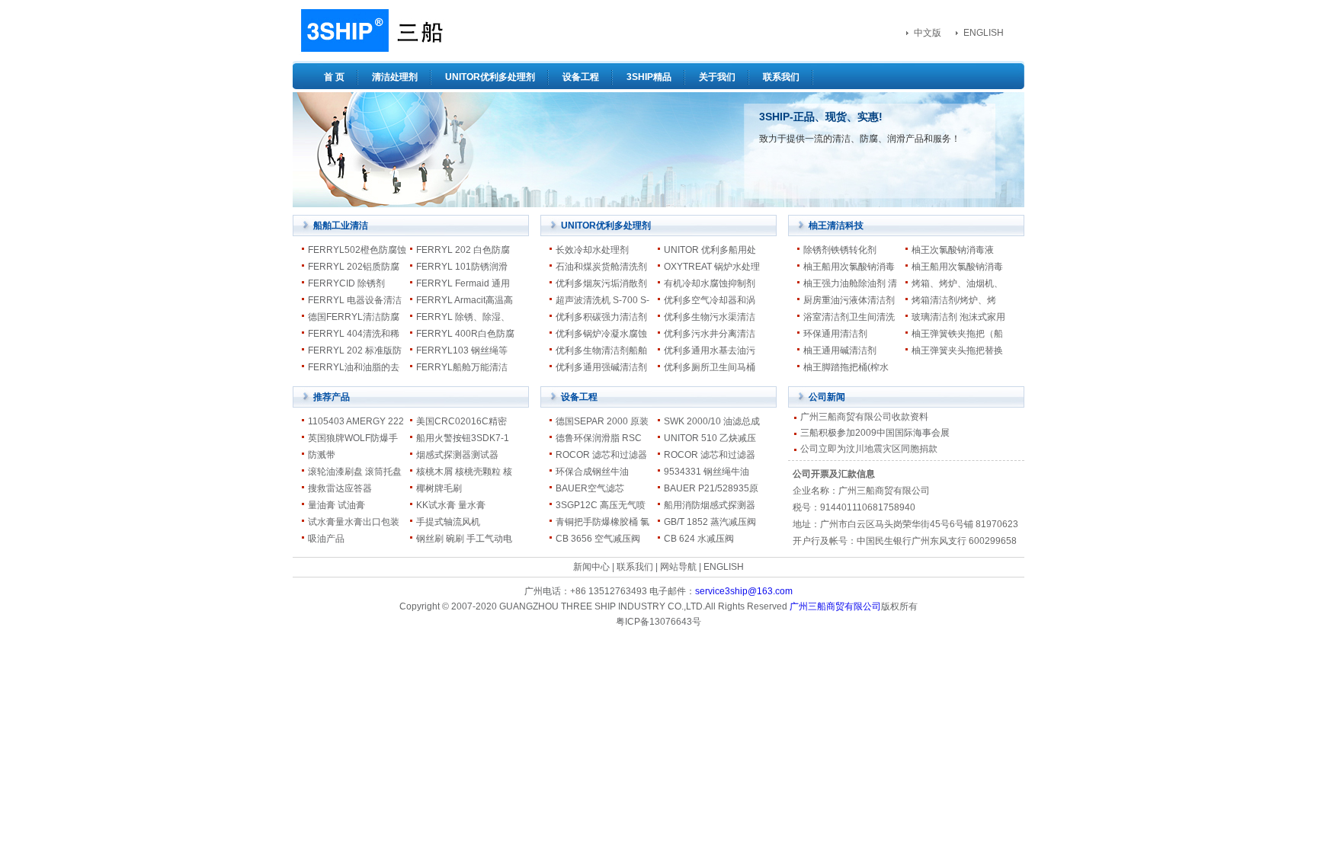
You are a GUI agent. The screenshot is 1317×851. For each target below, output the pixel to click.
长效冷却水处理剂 (592, 250)
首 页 (334, 77)
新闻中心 (591, 566)
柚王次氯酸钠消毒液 (953, 250)
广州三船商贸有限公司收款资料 (864, 416)
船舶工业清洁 (340, 225)
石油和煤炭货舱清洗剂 (601, 266)
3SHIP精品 (648, 77)
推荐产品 (331, 397)
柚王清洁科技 (836, 225)
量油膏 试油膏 (336, 505)
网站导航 (678, 566)
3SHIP (370, 30)
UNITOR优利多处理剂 (490, 77)
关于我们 (717, 77)
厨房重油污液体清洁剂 (849, 300)
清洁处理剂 (395, 77)
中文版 (927, 32)
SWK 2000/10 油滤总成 (712, 421)
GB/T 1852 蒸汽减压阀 (710, 522)
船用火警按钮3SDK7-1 (462, 438)
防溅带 (321, 454)
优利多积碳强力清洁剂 (601, 317)
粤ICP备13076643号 (658, 621)
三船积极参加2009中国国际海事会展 (875, 432)
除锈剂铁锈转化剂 (839, 250)
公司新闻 (827, 397)
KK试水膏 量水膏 (450, 505)
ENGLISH (983, 32)
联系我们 (781, 77)
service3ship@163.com (744, 591)
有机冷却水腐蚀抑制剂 (709, 283)
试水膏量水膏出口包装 (353, 522)
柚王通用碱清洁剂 (839, 350)
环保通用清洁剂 (835, 333)
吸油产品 (326, 538)
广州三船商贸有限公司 (835, 606)
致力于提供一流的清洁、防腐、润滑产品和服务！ (859, 138)
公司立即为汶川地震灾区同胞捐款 (868, 448)
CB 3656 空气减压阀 (598, 538)
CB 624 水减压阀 (699, 538)
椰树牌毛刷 (439, 488)
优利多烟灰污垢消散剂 (601, 283)
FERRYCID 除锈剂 (346, 283)
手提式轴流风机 (448, 522)
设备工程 (580, 77)
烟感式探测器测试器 (457, 454)
